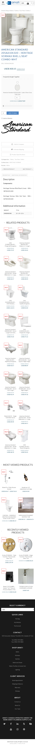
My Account (17, 626)
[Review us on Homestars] (30, 724)
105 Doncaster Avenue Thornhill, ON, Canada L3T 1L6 (17, 636)
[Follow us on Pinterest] (24, 729)
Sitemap (17, 691)
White (8, 165)
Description (6, 175)
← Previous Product (8, 169)
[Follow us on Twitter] (4, 724)
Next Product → (28, 169)
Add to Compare (19, 144)
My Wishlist (17, 622)
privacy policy (13, 743)
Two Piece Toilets (24, 10)
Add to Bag (12, 113)
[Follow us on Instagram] (17, 729)
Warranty (17, 687)
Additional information (19, 175)
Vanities (17, 659)
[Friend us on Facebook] (11, 724)
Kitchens (17, 655)
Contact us (17, 701)
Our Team (17, 709)
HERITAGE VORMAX (15, 162)
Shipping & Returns (17, 684)
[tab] (6, 175)
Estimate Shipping (19, 149)
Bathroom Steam (17, 662)
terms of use (21, 743)
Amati (3, 10)
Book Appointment (17, 680)
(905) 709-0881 (18, 640)
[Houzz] (24, 724)
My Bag (17, 619)
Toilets (16, 10)
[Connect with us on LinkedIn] (17, 724)
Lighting (17, 669)
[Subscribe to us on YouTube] (11, 729)
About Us (17, 705)
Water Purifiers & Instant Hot (17, 666)
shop (7, 10)
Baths (11, 10)
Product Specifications (18, 154)
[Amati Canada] (12, 3)
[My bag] (27, 3)
